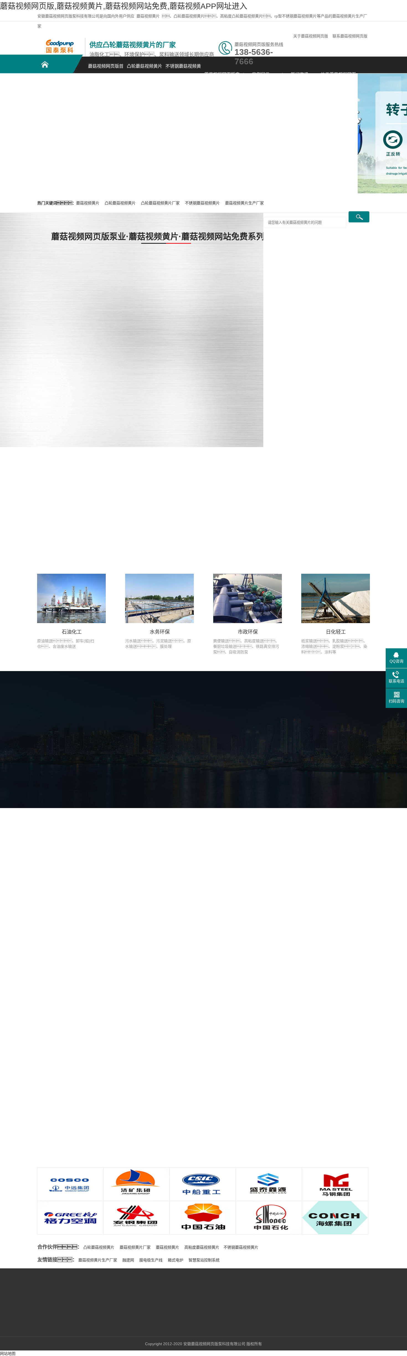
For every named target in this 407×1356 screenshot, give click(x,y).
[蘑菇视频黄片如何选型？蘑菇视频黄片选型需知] (84, 1044)
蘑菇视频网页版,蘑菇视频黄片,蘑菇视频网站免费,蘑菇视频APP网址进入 (123, 6)
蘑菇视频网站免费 (100, 1301)
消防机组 (92, 1335)
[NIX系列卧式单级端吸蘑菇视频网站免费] (159, 405)
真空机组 (92, 1326)
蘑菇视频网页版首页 (105, 69)
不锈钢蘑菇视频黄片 (183, 69)
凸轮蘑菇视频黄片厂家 (161, 203)
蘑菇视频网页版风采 (172, 772)
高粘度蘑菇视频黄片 (201, 1247)
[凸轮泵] (59, 40)
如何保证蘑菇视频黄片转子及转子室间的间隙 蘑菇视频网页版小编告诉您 (329, 1131)
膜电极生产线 (151, 1260)
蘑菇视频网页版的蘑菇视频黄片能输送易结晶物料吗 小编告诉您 (322, 1090)
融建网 (128, 1260)
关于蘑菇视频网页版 (310, 36)
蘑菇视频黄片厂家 (135, 1247)
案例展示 (261, 74)
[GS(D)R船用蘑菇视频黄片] (240, 284)
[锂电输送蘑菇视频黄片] (240, 345)
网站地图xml (48, 1335)
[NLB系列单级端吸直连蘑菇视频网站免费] (240, 405)
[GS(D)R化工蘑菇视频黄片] (159, 345)
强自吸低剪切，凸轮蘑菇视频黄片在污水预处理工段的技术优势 (116, 1117)
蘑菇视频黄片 (148, 16)
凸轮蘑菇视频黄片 (144, 66)
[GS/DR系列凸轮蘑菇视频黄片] (159, 284)
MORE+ (27, 1039)
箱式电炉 (175, 1260)
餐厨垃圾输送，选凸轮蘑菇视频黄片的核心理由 (102, 1083)
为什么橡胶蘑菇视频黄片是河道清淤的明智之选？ (102, 1106)
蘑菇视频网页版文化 (232, 772)
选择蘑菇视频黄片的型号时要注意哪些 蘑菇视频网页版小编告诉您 (324, 1049)
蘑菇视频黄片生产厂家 (244, 203)
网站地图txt (19, 1335)
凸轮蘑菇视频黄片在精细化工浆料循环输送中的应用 (98, 1094)
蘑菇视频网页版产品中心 (222, 77)
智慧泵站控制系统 (204, 1260)
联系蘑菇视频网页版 (350, 36)
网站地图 (8, 1353)
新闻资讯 (299, 74)
